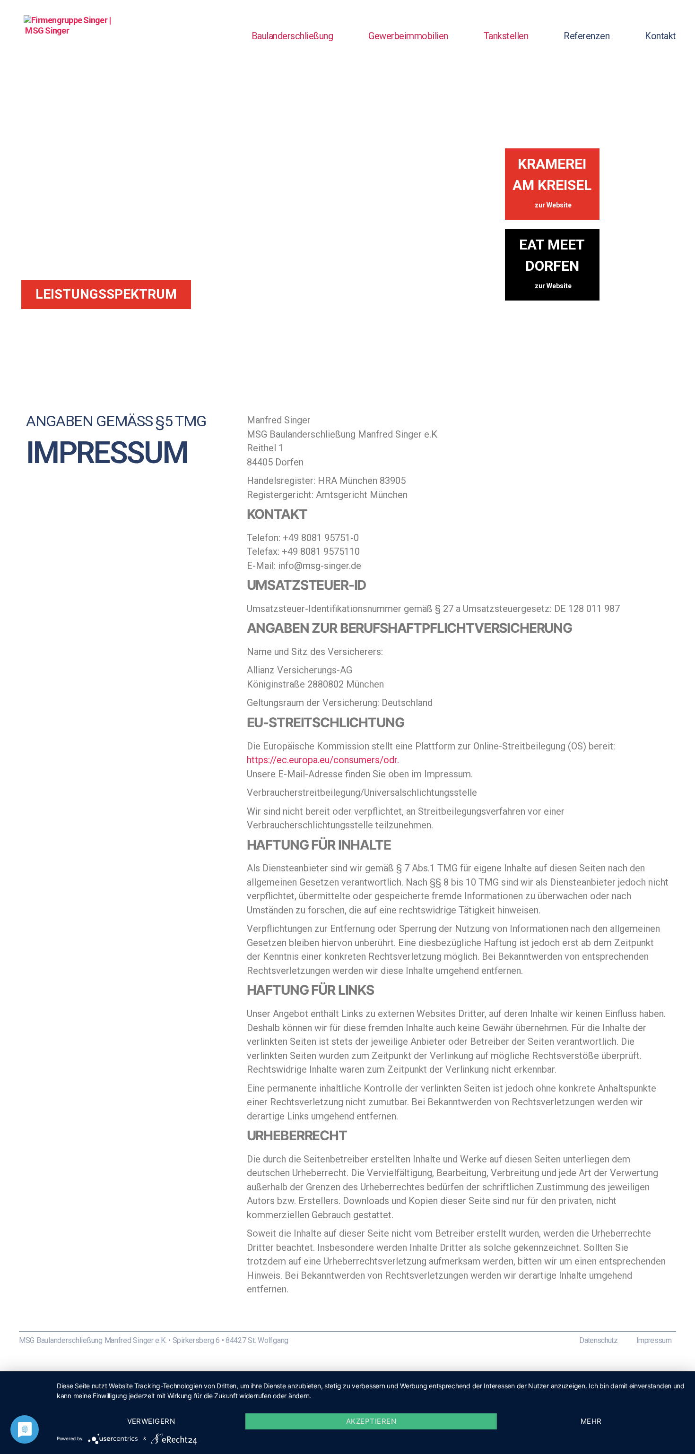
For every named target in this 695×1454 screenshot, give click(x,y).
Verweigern (151, 1421)
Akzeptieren (371, 1421)
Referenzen (586, 36)
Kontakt (660, 36)
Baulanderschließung (292, 36)
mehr (591, 1421)
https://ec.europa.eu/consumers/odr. (323, 760)
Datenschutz (598, 1340)
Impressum (653, 1340)
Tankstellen (506, 36)
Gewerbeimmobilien (408, 36)
